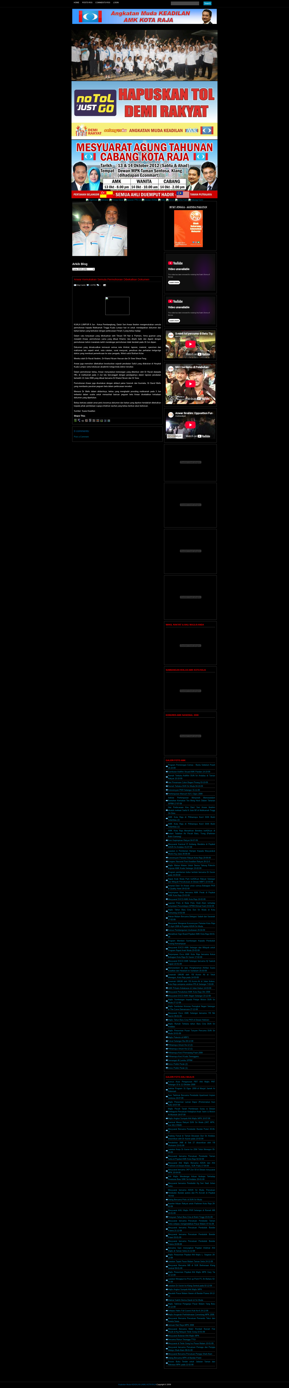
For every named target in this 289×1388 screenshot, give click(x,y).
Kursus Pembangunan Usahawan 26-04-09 (186, 930)
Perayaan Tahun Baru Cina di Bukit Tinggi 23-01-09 (190, 1217)
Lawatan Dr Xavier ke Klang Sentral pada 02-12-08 (190, 1286)
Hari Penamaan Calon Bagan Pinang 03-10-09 (188, 782)
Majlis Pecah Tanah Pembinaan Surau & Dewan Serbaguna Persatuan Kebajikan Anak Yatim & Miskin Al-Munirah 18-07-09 (191, 1112)
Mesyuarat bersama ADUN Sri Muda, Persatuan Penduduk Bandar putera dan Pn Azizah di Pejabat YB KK (191, 1193)
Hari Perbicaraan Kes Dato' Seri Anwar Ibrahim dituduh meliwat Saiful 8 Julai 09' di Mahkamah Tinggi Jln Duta (191, 810)
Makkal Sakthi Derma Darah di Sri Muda (185, 1300)
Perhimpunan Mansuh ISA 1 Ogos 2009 (185, 794)
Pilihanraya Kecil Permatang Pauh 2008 (185, 1053)
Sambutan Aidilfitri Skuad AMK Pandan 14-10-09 (189, 772)
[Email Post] (104, 285)
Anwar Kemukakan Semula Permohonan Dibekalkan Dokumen (111, 279)
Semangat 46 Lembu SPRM (180, 1060)
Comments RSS (102, 3)
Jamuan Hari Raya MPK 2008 (181, 1325)
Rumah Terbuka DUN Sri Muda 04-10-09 (185, 786)
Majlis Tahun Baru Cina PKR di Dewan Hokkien (188, 1020)
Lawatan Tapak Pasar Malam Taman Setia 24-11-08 (190, 1261)
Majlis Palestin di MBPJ (178, 1037)
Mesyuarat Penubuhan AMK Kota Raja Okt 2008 (189, 992)
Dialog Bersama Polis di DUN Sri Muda (185, 1199)
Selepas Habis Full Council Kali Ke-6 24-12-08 (188, 1310)
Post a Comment (81, 437)
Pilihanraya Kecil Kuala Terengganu (183, 1056)
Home (76, 3)
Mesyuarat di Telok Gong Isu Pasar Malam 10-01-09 (190, 1343)
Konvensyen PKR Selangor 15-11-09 (184, 790)
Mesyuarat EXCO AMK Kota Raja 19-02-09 (186, 899)
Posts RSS (87, 3)
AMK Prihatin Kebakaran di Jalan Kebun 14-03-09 (189, 988)
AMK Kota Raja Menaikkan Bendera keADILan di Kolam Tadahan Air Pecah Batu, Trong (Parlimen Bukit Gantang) (191, 834)
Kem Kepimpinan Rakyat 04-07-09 (183, 840)
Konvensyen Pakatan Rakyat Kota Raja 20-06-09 (189, 858)
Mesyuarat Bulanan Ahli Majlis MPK (183, 1336)
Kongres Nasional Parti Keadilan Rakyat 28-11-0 (189, 861)
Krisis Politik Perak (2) (178, 1064)
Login (116, 3)
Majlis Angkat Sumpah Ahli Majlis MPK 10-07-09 (189, 1118)
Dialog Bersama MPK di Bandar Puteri (184, 1358)
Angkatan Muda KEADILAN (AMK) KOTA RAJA (137, 1384)
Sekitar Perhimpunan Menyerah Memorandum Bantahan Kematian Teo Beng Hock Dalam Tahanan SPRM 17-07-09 (191, 801)
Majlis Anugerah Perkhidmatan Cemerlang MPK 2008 (191, 1314)
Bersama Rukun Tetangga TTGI (182, 1339)
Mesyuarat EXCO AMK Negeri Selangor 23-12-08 (189, 996)
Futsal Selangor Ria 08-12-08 (180, 1041)
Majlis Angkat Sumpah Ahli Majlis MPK (185, 1289)
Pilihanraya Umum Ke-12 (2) (180, 1045)
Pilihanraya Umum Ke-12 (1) (180, 1049)
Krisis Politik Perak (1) (178, 1068)
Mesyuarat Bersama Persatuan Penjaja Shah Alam (190, 1354)
